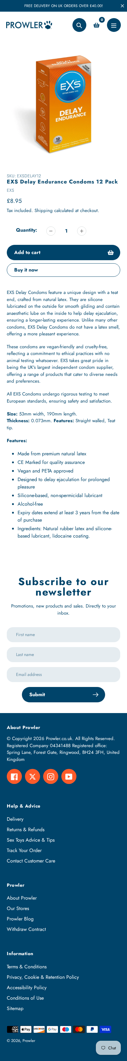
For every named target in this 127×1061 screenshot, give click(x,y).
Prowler (29, 1041)
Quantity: (26, 229)
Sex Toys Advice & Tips (31, 839)
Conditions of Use (25, 997)
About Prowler (22, 897)
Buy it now (26, 269)
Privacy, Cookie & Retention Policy (43, 977)
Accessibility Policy (27, 987)
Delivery (15, 819)
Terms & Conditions (27, 966)
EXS (10, 190)
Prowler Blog (20, 918)
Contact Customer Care (31, 860)
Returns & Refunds (25, 829)
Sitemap (15, 1008)
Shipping (44, 210)
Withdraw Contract (26, 929)
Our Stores (18, 908)
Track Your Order (24, 850)
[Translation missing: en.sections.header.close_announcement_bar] (122, 6)
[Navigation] (114, 25)
